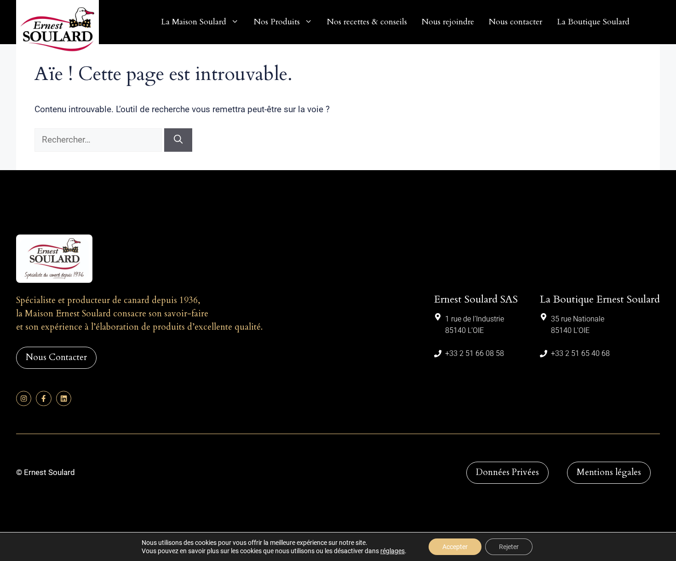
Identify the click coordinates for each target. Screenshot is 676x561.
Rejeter (509, 546)
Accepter (455, 546)
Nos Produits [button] (277, 22)
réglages (392, 551)
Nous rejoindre (448, 22)
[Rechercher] (178, 140)
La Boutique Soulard (593, 22)
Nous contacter (515, 22)
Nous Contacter (56, 357)
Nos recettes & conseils (367, 22)
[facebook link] (43, 398)
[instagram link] (23, 398)
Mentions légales (609, 472)
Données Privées (507, 472)
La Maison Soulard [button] (193, 22)
